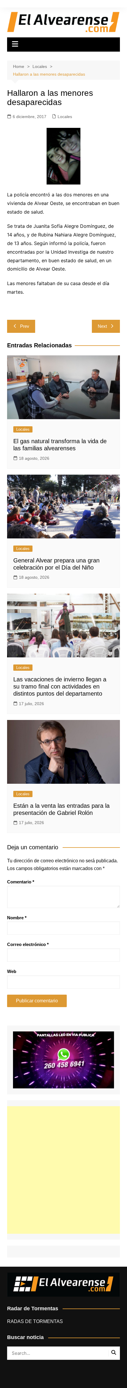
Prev (24, 326)
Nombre (17, 917)
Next (102, 326)
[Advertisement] (63, 1170)
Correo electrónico (28, 944)
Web (11, 971)
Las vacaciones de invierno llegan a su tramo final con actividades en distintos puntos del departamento (59, 686)
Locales (65, 116)
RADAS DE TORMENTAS (35, 1321)
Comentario (20, 881)
